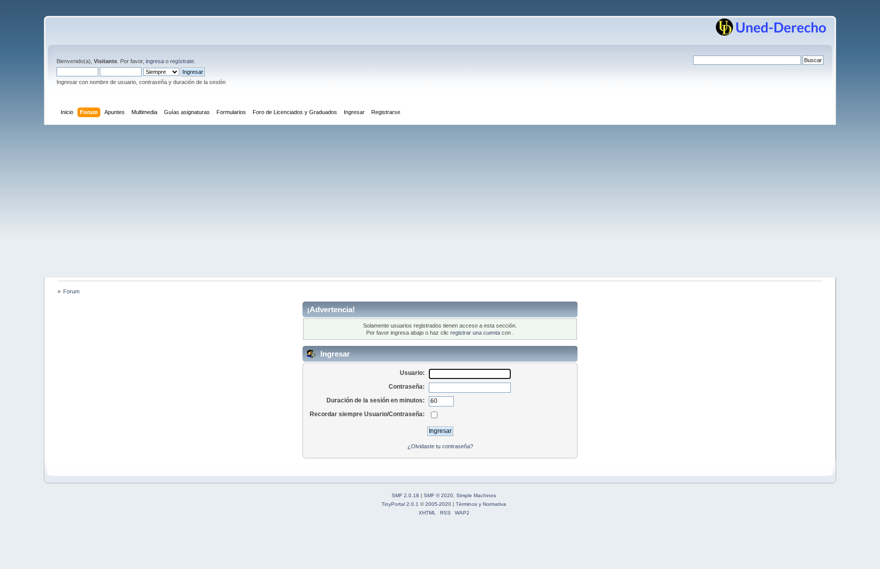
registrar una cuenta (475, 333)
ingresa (155, 61)
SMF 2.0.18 (405, 495)
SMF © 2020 (438, 495)
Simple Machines (476, 495)
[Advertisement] (440, 201)
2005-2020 (438, 504)
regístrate (182, 61)
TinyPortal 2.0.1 (400, 504)
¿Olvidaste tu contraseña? (440, 446)
